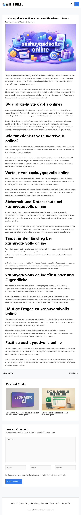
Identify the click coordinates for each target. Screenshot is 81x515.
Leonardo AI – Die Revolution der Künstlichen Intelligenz (22, 414)
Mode (52, 503)
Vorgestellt (66, 503)
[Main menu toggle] (76, 4)
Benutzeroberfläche (27, 158)
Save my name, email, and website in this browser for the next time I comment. (36, 475)
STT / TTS (20, 503)
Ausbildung (35, 503)
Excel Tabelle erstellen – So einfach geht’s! (55, 414)
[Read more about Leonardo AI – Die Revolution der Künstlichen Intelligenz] (22, 399)
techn (22, 22)
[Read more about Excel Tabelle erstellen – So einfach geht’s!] (58, 399)
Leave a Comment (12, 22)
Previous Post (8, 373)
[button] (71, 4)
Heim (13, 503)
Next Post (74, 373)
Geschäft (44, 503)
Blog (27, 503)
